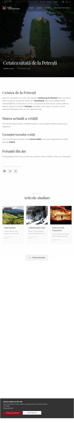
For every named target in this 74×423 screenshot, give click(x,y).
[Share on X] (10, 171)
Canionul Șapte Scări (36, 228)
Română (42, 2)
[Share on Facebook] (4, 171)
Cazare (39, 8)
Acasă (31, 8)
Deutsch (49, 2)
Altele (31, 56)
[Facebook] (63, 1)
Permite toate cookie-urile (12, 412)
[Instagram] (66, 1)
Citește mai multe (8, 408)
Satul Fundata (9, 228)
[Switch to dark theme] (70, 1)
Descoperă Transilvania (62, 8)
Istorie (7, 56)
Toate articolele (38, 258)
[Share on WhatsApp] (15, 171)
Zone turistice (19, 56)
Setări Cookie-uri (32, 413)
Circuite (47, 8)
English (55, 2)
